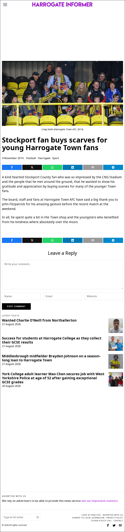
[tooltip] (12, 167)
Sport (55, 158)
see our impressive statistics (99, 501)
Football (31, 158)
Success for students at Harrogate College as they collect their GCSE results (51, 340)
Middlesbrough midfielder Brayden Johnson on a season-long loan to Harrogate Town (51, 358)
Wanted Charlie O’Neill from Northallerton (39, 320)
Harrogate (44, 158)
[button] (38, 517)
